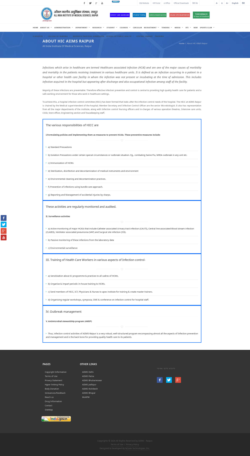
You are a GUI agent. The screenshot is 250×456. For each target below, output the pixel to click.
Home (181, 43)
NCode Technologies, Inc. (137, 448)
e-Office (167, 3)
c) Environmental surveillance (62, 247)
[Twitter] (90, 3)
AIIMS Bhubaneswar (92, 380)
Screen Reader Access (157, 15)
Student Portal (139, 15)
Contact (48, 405)
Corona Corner (130, 3)
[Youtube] (102, 3)
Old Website (144, 3)
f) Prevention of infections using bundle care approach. (75, 186)
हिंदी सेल (195, 3)
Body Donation (52, 388)
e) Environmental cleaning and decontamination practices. (77, 178)
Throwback (201, 15)
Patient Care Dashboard (120, 15)
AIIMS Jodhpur (89, 384)
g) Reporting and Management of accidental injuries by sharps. (79, 194)
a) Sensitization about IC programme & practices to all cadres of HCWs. (83, 275)
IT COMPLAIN (206, 3)
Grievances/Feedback (55, 393)
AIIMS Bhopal (88, 393)
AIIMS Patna (88, 376)
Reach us (49, 397)
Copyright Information (56, 372)
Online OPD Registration (179, 15)
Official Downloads (181, 3)
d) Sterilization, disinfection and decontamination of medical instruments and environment (93, 170)
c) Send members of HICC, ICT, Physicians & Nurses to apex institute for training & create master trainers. (100, 291)
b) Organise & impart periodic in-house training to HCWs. (76, 283)
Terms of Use (51, 376)
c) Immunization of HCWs (60, 162)
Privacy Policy (132, 444)
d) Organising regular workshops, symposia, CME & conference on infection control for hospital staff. (98, 299)
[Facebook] (84, 3)
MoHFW (86, 397)
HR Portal (156, 3)
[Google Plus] (96, 3)
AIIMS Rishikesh (90, 388)
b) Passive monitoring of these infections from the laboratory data (81, 239)
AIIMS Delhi (88, 372)
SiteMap (49, 409)
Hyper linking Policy (54, 384)
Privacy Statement (53, 380)
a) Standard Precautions (60, 147)
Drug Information (53, 401)
